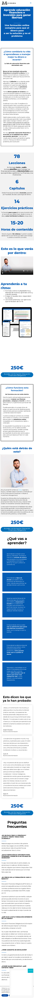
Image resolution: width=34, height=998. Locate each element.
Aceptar (5, 995)
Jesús (20, 490)
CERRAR (30, 970)
